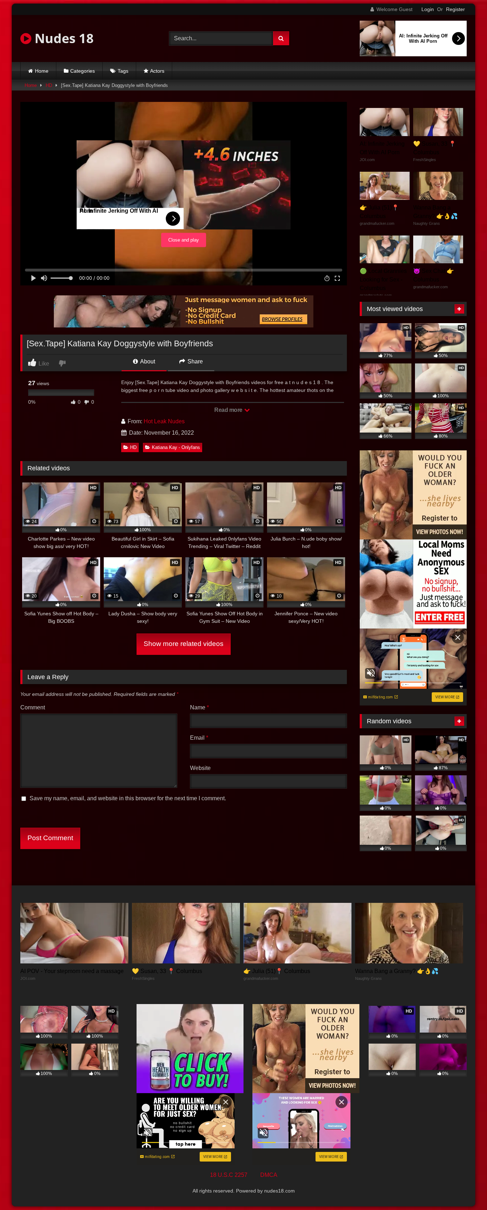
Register (455, 9)
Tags (123, 71)
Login (427, 9)
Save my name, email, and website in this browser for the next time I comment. (128, 798)
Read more (229, 410)
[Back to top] (465, 1189)
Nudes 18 (62, 38)
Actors (157, 71)
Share (194, 361)
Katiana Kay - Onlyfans (176, 447)
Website (200, 768)
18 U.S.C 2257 (228, 1175)
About (147, 361)
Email (199, 738)
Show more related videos (184, 643)
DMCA (268, 1175)
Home (41, 71)
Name (199, 707)
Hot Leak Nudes (164, 421)
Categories (82, 71)
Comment (32, 707)
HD (49, 85)
